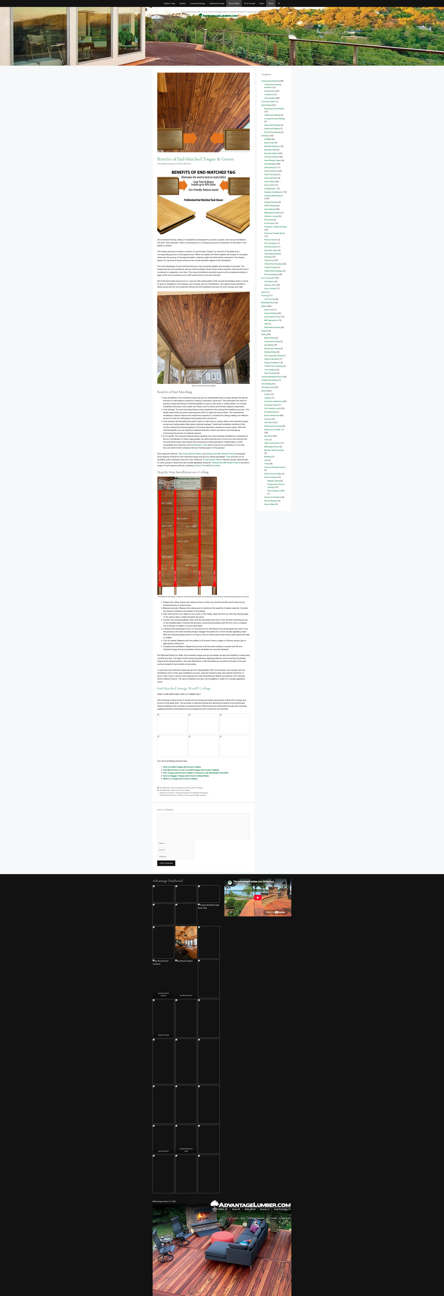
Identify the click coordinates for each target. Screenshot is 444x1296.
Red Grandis (215, 465)
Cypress (267, 398)
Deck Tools (269, 185)
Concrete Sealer (268, 101)
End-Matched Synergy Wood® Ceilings (184, 688)
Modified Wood (268, 302)
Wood (271, 3)
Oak (266, 460)
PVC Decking (269, 243)
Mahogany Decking (272, 212)
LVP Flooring (269, 299)
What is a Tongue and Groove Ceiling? (180, 779)
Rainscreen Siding (272, 348)
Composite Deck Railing (274, 118)
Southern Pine (199, 465)
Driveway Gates (271, 405)
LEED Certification (272, 443)
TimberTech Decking (273, 264)
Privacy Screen (270, 240)
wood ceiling (185, 790)
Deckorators (269, 91)
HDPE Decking (270, 205)
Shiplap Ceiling (273, 481)
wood (177, 790)
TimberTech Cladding (273, 366)
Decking (182, 3)
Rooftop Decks (270, 247)
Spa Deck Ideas (271, 250)
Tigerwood (269, 260)
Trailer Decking (270, 267)
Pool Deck (268, 220)
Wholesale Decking (272, 327)
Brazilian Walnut (271, 153)
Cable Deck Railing (272, 115)
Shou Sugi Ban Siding (273, 355)
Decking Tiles (270, 285)
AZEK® (267, 139)
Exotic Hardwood (271, 415)
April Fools (269, 309)
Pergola (264, 331)
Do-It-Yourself (249, 3)
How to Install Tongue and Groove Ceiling (182, 767)
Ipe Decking (269, 209)
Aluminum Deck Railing (274, 108)
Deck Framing (270, 174)
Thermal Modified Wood (271, 377)
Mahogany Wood (271, 446)
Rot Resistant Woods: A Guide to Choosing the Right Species (183, 795)
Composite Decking (197, 3)
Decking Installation (272, 192)
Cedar (267, 394)
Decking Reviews (285, 1218)
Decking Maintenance (273, 195)
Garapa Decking (271, 202)
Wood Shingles (270, 501)
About (243, 1218)
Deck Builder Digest (272, 160)
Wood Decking (270, 274)
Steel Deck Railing (272, 128)
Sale (266, 324)
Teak (180, 454)
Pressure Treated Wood (274, 233)
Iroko (266, 439)
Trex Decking (269, 98)
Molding (267, 456)
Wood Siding (269, 373)
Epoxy (263, 292)
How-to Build (270, 288)
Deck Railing (266, 105)
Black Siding (269, 338)
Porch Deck (269, 223)
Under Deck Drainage (273, 271)
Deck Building (270, 164)
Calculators (269, 281)
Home (236, 1218)
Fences (267, 419)
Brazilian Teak (270, 150)
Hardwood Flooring (217, 3)
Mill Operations (270, 320)
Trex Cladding (270, 369)
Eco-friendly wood (272, 408)
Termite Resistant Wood (274, 467)
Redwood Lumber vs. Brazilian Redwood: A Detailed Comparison (184, 793)
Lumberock (269, 94)
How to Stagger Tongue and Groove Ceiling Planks (186, 776)
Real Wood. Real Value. (256, 1218)
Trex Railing (266, 384)
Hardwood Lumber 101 (274, 429)
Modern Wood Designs (274, 450)
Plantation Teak (200, 445)
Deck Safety (269, 181)
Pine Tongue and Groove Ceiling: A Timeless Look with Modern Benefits (195, 773)
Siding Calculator (271, 359)
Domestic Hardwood (273, 401)
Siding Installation (272, 362)
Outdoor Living (169, 3)
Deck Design (269, 167)
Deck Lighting (270, 178)
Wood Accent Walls (272, 474)
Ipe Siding (268, 345)
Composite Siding (272, 341)
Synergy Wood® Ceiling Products (220, 454)
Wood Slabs (269, 504)
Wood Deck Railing (272, 132)
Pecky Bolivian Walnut (192, 454)
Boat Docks (269, 143)
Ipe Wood (268, 436)
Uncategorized (180, 788)
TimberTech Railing (269, 380)
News (262, 3)
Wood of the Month (272, 497)
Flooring (264, 295)
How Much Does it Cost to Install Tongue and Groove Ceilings (191, 770)
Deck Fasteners (271, 171)
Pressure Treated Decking (275, 227)
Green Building (270, 313)
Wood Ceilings (234, 3)
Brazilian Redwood (272, 146)
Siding (264, 334)
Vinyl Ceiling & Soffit (276, 491)
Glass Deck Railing (272, 125)
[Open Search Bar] (278, 3)
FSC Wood (268, 422)
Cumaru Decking (271, 157)
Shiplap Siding (270, 352)
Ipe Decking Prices (272, 317)
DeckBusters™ (270, 188)
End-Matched (165, 788)
